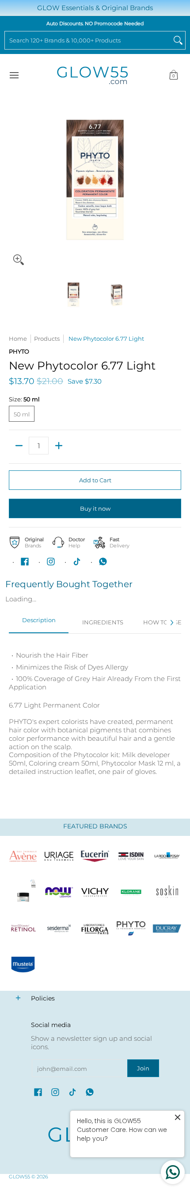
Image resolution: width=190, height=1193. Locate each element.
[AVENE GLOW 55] (23, 856)
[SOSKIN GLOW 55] (167, 892)
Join (143, 1068)
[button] (173, 75)
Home (18, 338)
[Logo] (59, 892)
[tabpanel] (95, 717)
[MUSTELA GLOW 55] (23, 965)
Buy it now (95, 508)
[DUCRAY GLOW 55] (167, 928)
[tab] (38, 622)
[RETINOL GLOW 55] (23, 928)
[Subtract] (19, 445)
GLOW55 (19, 1177)
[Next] (175, 183)
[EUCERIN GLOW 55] (95, 856)
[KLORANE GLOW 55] (131, 892)
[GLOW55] (92, 75)
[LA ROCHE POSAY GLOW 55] (167, 856)
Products (47, 338)
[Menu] (14, 75)
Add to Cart (95, 480)
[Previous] (15, 183)
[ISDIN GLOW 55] (131, 856)
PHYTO (19, 351)
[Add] (58, 445)
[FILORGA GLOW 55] (95, 928)
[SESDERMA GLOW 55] (59, 928)
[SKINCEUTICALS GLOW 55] (23, 892)
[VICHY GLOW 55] (95, 892)
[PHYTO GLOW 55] (131, 928)
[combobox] (88, 40)
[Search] (178, 40)
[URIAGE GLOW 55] (59, 856)
